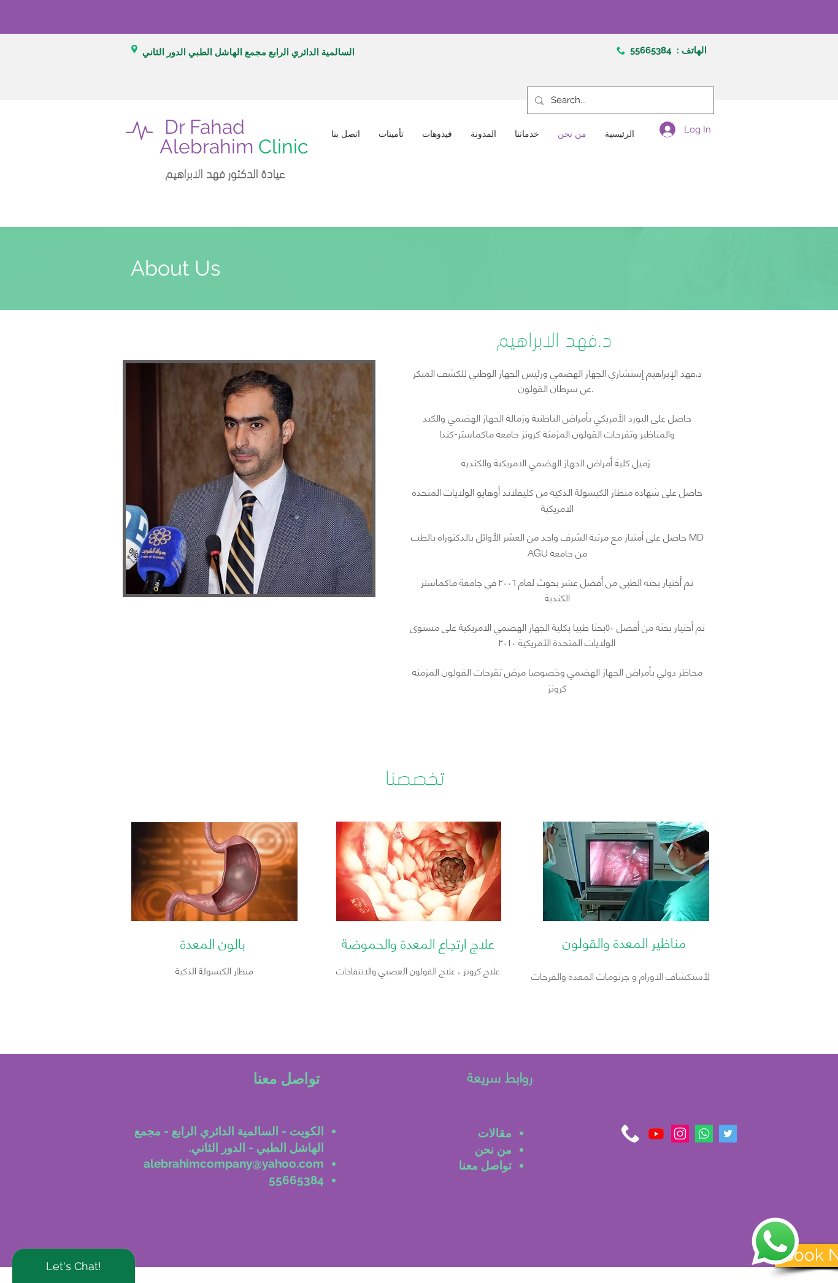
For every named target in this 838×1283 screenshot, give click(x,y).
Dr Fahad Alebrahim (234, 136)
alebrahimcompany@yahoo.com (234, 1163)
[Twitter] (728, 1133)
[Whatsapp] (704, 1133)
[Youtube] (656, 1133)
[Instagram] (680, 1133)
